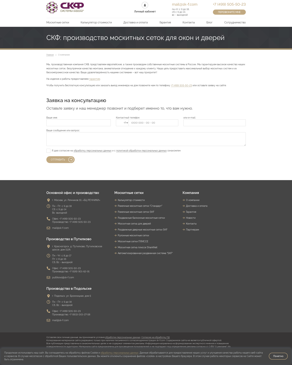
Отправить (58, 159)
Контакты (189, 22)
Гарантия (165, 22)
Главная (50, 55)
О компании (192, 200)
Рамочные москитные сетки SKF (136, 211)
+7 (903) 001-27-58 (79, 314)
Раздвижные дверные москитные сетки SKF (142, 229)
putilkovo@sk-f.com (63, 277)
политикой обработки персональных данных (141, 150)
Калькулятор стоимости (96, 22)
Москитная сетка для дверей (134, 223)
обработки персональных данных (122, 337)
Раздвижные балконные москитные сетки (141, 217)
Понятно (278, 356)
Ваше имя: (52, 117)
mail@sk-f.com (184, 4)
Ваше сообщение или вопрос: (63, 130)
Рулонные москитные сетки (133, 235)
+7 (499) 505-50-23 (229, 4)
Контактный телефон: (128, 117)
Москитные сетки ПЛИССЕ (133, 241)
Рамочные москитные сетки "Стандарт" (140, 206)
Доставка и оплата (135, 22)
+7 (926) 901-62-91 (79, 271)
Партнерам (192, 229)
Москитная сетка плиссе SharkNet (137, 247)
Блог (209, 22)
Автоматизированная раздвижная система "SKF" (145, 253)
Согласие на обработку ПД (155, 337)
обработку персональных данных (92, 150)
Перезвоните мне (229, 12)
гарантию (94, 79)
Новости (191, 217)
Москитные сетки (57, 22)
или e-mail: (189, 117)
